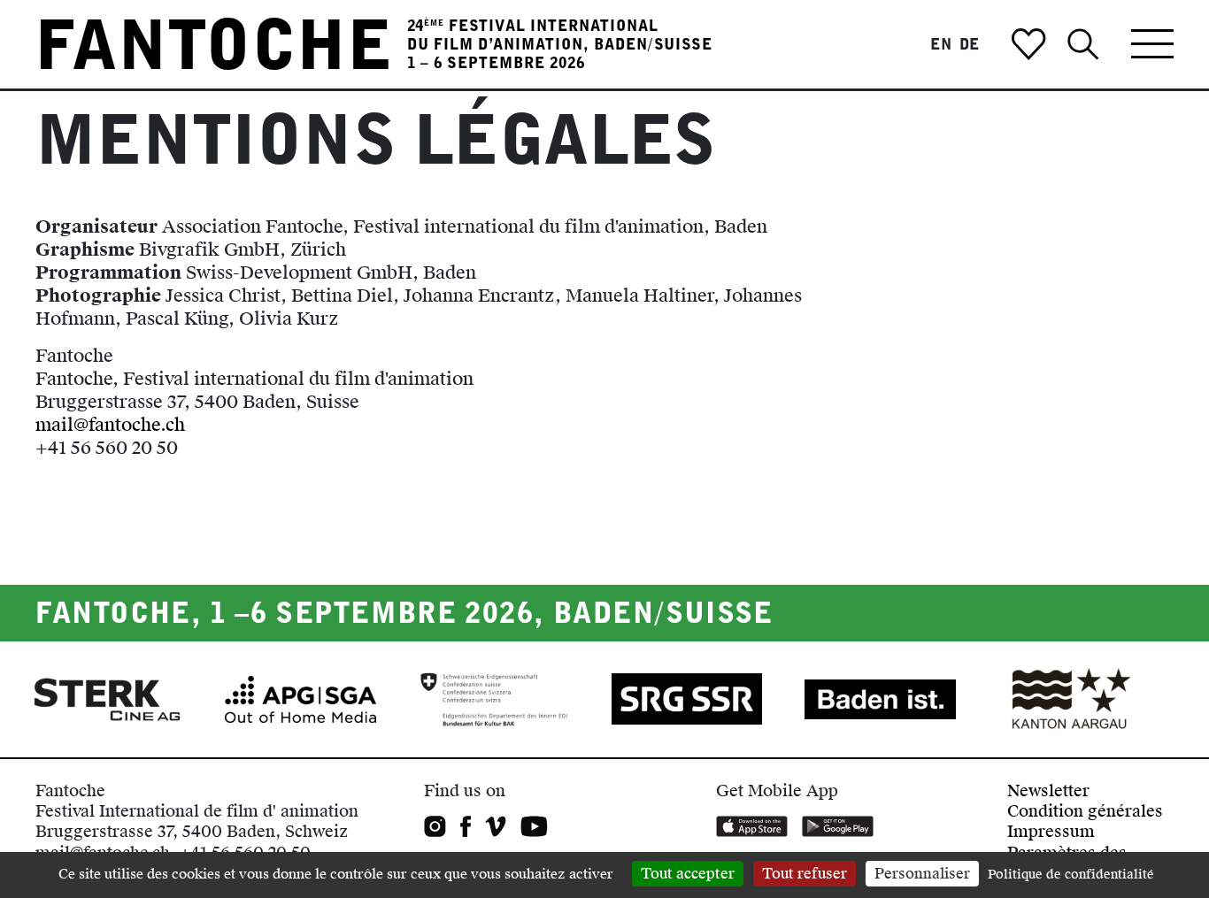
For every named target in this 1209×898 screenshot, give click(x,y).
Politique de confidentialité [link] (1071, 874)
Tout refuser (804, 873)
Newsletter (1048, 790)
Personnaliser (922, 873)
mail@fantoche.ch (110, 424)
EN (941, 44)
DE (970, 44)
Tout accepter (688, 873)
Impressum (1051, 831)
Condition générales (1085, 811)
